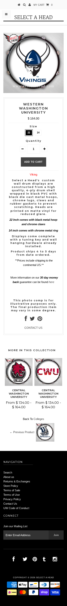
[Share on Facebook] (26, 319)
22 (29, 132)
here (51, 282)
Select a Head (33, 17)
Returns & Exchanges (16, 481)
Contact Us (10, 503)
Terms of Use (11, 494)
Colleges (39, 418)
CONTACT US (33, 327)
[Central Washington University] (19, 384)
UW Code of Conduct (16, 508)
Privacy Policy (12, 499)
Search (7, 472)
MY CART (43, 5)
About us (8, 476)
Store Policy (10, 485)
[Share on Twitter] (32, 319)
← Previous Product (22, 432)
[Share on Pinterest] (39, 319)
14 (38, 132)
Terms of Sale (11, 490)
